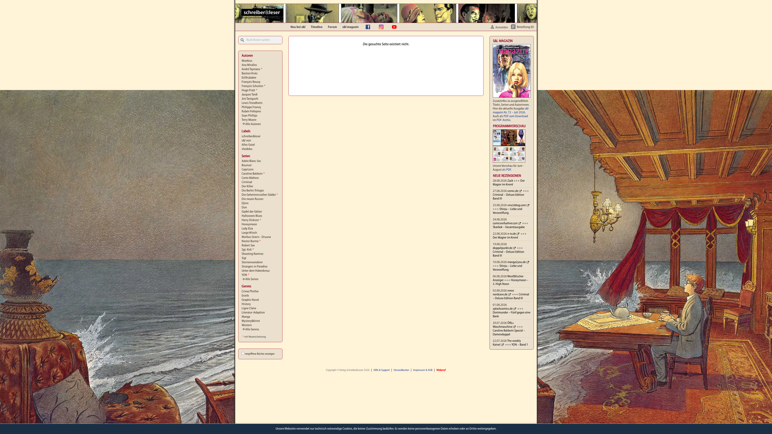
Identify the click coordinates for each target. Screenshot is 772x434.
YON (245, 275)
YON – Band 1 (519, 344)
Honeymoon (249, 224)
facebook (369, 27)
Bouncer (247, 165)
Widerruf (441, 370)
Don (244, 207)
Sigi (244, 258)
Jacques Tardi (250, 94)
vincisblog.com (516, 205)
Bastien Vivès (250, 73)
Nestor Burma (251, 241)
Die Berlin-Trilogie (253, 190)
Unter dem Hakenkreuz (256, 270)
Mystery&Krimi (251, 321)
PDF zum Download (516, 116)
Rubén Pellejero (251, 111)
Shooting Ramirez (252, 254)
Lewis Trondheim (252, 103)
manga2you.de (516, 262)
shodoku (247, 149)
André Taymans (252, 69)
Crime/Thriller (250, 291)
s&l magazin (350, 27)
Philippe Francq (251, 107)
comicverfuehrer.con (505, 223)
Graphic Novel (250, 300)
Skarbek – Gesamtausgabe (509, 227)
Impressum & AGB (422, 370)
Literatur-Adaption (253, 312)
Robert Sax (248, 245)
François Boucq (251, 82)
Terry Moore (249, 120)
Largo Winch (249, 232)
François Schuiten (253, 86)
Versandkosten (401, 370)
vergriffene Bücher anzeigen (260, 353)
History (246, 304)
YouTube (395, 27)
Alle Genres (250, 329)
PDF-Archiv (503, 120)
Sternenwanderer (252, 262)
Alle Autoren (251, 124)
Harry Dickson (251, 220)
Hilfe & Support (382, 370)
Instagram (382, 27)
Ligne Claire (249, 308)
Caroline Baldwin (253, 173)
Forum (332, 27)
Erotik (245, 295)
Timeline (316, 27)
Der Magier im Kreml (505, 237)
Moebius (247, 60)
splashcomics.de (503, 308)
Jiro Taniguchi (250, 98)
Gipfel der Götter (252, 211)
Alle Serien (250, 279)
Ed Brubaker (249, 77)
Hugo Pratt (249, 90)
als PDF (506, 169)
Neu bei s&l (298, 27)
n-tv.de (511, 233)
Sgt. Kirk (248, 249)
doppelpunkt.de (502, 248)
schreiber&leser (251, 136)
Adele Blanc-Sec (251, 161)
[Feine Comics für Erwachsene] (262, 12)
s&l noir (246, 140)
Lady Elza (247, 228)
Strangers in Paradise (254, 266)
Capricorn (248, 169)
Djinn (245, 203)
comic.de (512, 191)
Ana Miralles (249, 65)
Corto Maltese (250, 178)
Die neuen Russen (252, 199)
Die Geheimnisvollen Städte (260, 195)
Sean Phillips (249, 115)
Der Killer (247, 186)
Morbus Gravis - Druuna (256, 237)
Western (247, 325)
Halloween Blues (252, 216)
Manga (246, 316)
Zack (510, 180)
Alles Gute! (248, 144)
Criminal (247, 182)
